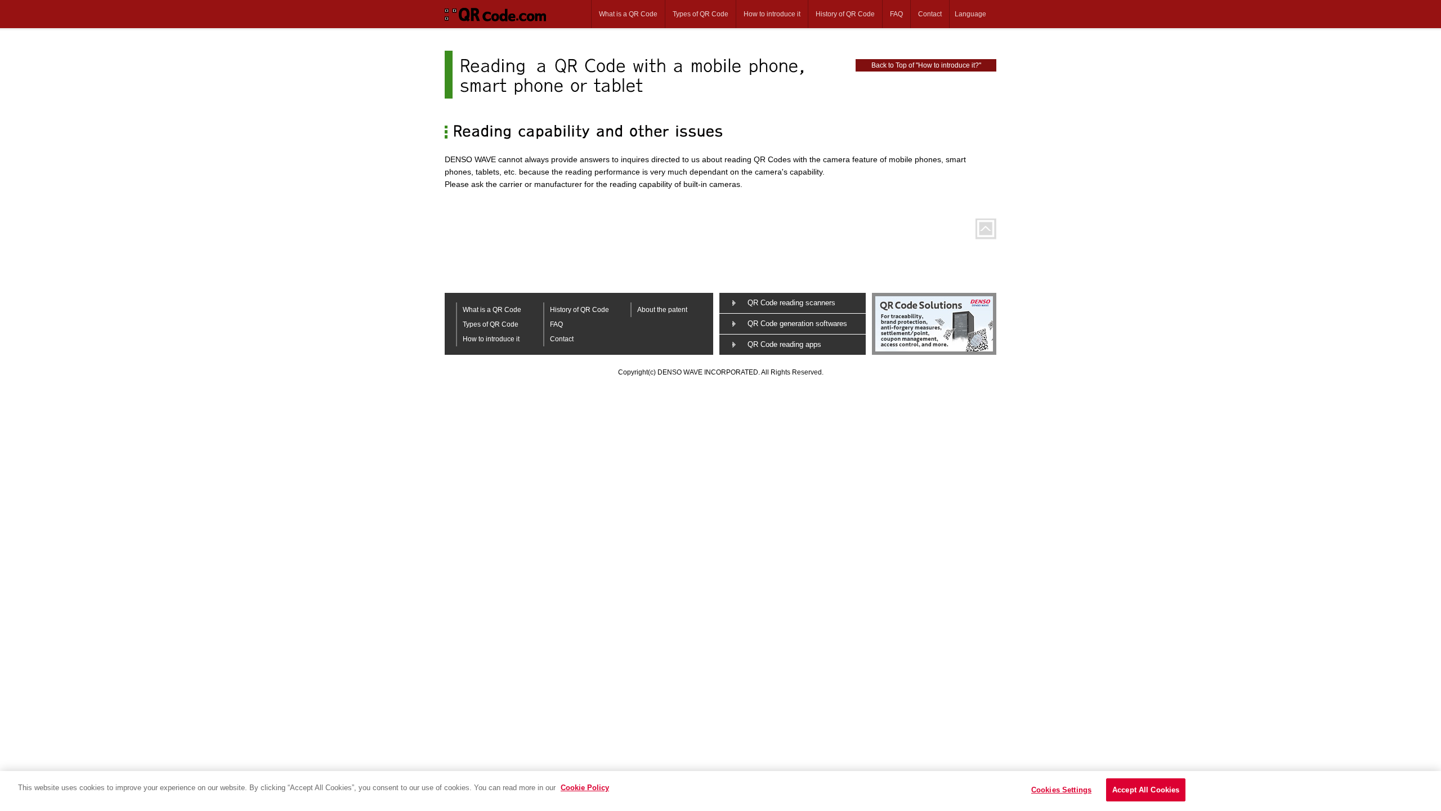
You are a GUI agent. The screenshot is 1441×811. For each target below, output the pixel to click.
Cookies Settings (1061, 790)
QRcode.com (500, 14)
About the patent (662, 310)
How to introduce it (772, 14)
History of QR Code (845, 14)
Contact (930, 14)
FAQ (896, 14)
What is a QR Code (628, 14)
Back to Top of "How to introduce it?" (926, 65)
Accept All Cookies (1145, 790)
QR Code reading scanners (791, 302)
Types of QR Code (700, 14)
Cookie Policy (585, 787)
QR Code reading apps (784, 344)
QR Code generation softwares (797, 323)
